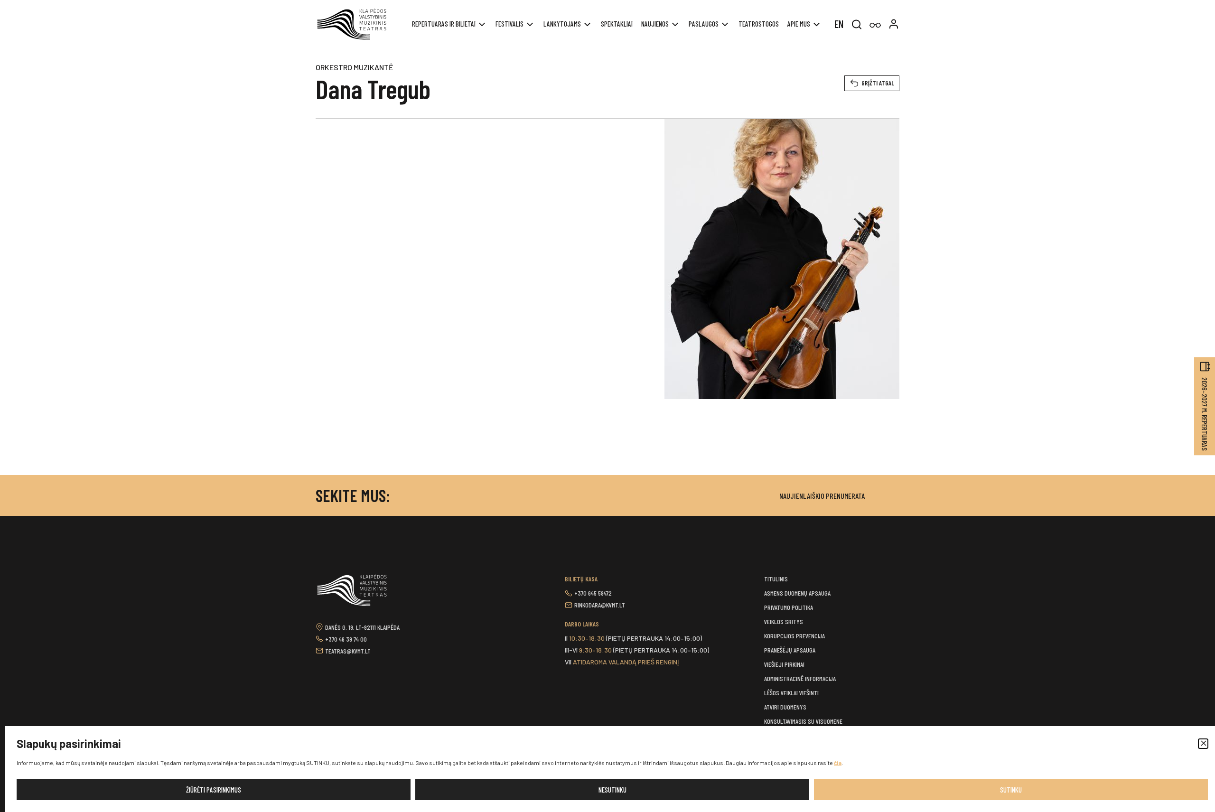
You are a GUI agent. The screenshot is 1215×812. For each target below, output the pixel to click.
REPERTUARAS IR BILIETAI (444, 23)
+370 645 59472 (593, 593)
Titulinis (776, 579)
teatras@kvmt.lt (348, 651)
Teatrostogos (758, 23)
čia (837, 762)
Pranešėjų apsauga (789, 650)
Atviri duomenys (785, 707)
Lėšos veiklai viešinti (791, 693)
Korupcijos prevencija (794, 636)
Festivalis (509, 23)
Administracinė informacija (800, 678)
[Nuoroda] (875, 25)
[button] (1203, 743)
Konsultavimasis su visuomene (803, 721)
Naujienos (655, 23)
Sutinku (1011, 789)
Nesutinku (612, 789)
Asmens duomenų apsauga (797, 593)
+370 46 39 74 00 (346, 639)
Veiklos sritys (783, 621)
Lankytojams (562, 23)
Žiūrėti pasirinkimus (213, 789)
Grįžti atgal (877, 83)
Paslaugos (704, 23)
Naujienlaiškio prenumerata (822, 495)
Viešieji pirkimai (784, 664)
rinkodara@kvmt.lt (599, 605)
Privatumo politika (788, 607)
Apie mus (798, 23)
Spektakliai (617, 23)
